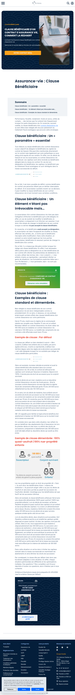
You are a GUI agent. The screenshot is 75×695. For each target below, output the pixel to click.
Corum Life (42, 664)
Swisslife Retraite (44, 650)
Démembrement (26, 667)
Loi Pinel (23, 650)
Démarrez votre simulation (37, 283)
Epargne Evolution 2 (45, 667)
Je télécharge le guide (27, 618)
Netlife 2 (41, 658)
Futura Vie (42, 674)
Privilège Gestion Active (46, 661)
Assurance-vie (25, 647)
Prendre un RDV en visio (63, 677)
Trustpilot (6, 647)
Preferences (10, 689)
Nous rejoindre (63, 681)
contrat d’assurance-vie (49, 125)
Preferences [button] (29, 685)
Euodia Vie (42, 647)
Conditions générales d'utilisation (10, 663)
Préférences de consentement (8, 674)
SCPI (22, 653)
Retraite (23, 664)
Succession (24, 673)
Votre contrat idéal (23, 53)
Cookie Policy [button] (37, 683)
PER (22, 658)
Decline (24, 689)
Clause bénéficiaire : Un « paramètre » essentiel (30, 106)
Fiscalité (23, 661)
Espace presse (63, 684)
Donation (24, 670)
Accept (37, 689)
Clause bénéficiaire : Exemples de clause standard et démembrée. (36, 112)
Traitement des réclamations (8, 659)
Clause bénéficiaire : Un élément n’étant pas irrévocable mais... (35, 109)
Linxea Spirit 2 (43, 653)
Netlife (41, 656)
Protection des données (10, 670)
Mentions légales (8, 667)
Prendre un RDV (64, 674)
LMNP (23, 656)
